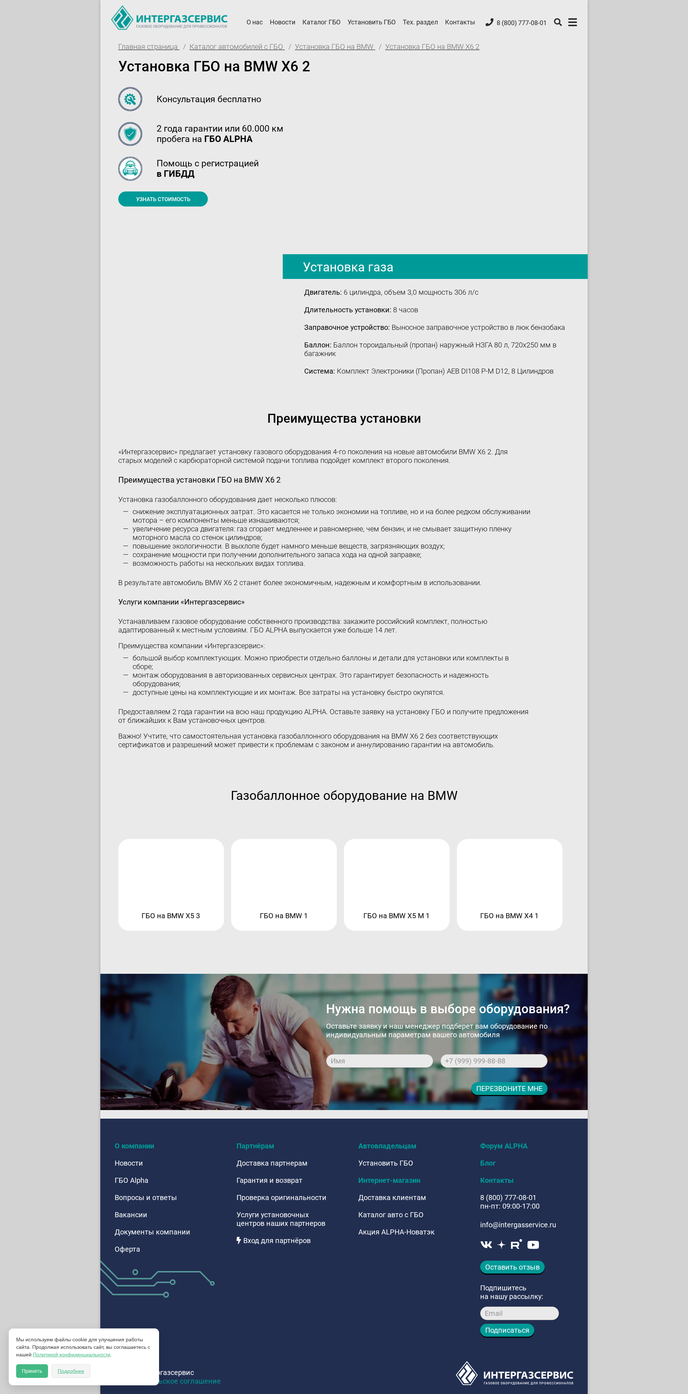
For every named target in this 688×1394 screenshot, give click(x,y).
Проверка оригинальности (281, 1197)
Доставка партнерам (271, 1163)
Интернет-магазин (389, 1180)
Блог (488, 1163)
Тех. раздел (420, 22)
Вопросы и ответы (146, 1197)
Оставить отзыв (512, 1267)
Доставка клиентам (392, 1197)
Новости (282, 22)
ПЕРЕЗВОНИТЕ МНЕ (509, 1088)
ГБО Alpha (131, 1180)
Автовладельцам (387, 1146)
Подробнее (71, 1371)
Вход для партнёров (277, 1240)
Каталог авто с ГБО (391, 1214)
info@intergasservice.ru (518, 1224)
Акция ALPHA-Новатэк (396, 1232)
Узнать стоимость (163, 199)
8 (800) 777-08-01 (508, 1197)
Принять (32, 1371)
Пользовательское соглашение (168, 1381)
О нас (255, 22)
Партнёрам (255, 1146)
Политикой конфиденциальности (71, 1354)
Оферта (127, 1249)
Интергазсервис (170, 17)
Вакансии (131, 1214)
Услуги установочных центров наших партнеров (280, 1219)
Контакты (460, 22)
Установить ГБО (372, 22)
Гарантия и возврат (269, 1180)
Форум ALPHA (503, 1146)
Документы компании (152, 1232)
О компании (134, 1146)
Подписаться (507, 1330)
